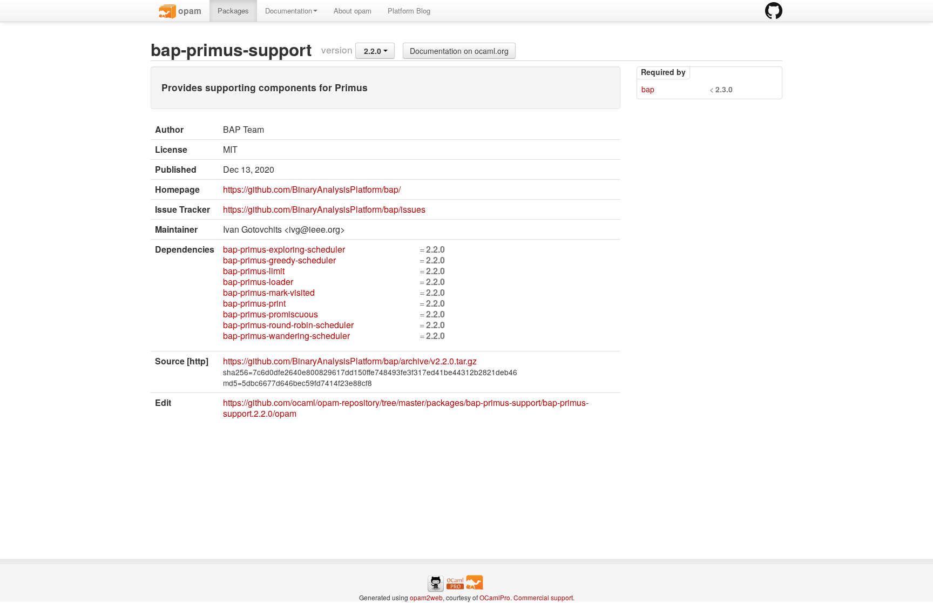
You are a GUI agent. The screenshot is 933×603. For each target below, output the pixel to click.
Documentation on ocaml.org (459, 50)
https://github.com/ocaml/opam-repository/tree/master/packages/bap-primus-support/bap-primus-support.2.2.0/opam (406, 407)
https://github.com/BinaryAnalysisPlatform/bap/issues (324, 209)
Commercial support (543, 597)
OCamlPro (494, 597)
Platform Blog (409, 10)
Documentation (288, 10)
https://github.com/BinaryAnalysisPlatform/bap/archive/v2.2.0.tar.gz (350, 361)
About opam (352, 10)
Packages (233, 10)
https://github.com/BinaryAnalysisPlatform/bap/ (312, 189)
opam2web (426, 597)
